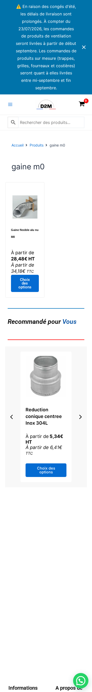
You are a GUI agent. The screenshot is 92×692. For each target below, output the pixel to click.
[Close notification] (84, 47)
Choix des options (24, 283)
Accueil (18, 145)
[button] (11, 417)
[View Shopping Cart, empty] (82, 105)
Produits (36, 145)
